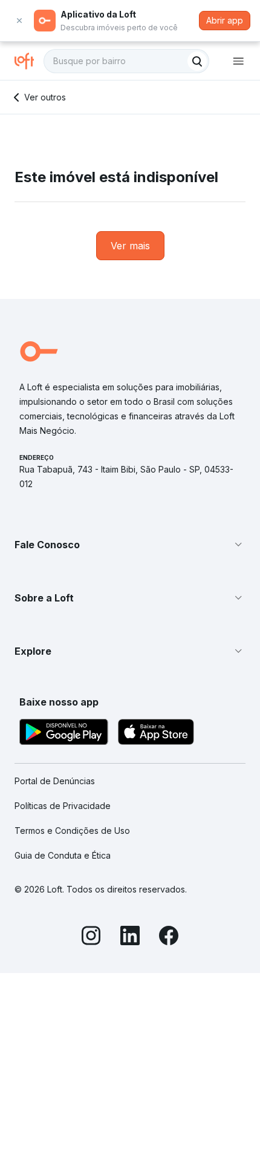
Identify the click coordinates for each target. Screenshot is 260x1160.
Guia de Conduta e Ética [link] (63, 855)
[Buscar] (197, 61)
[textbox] (126, 61)
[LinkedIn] (130, 937)
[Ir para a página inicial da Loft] (29, 61)
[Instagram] (91, 937)
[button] (130, 544)
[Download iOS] (156, 734)
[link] (130, 245)
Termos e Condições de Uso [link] (72, 830)
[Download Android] (63, 734)
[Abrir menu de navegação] (238, 61)
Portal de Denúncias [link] (55, 781)
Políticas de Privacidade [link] (63, 806)
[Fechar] (19, 20)
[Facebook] (168, 937)
